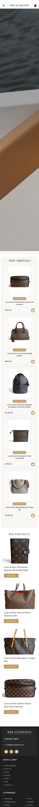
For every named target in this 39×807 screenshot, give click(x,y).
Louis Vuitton (19, 298)
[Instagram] (11, 752)
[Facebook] (6, 752)
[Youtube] (16, 752)
